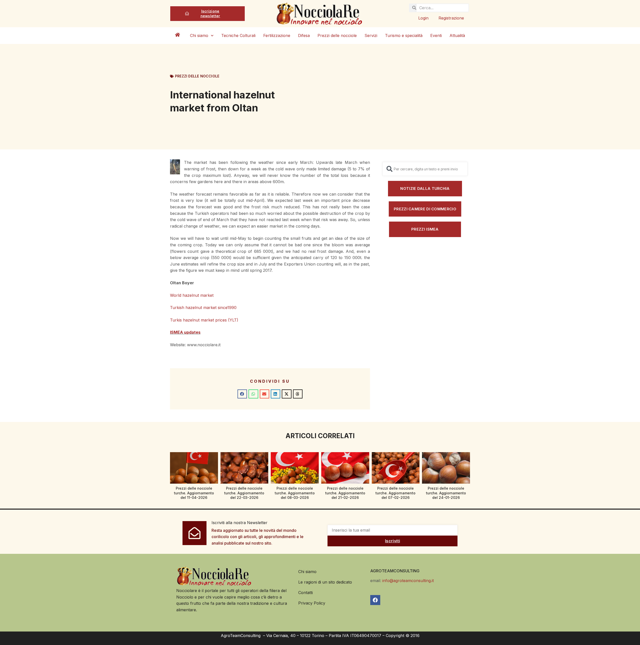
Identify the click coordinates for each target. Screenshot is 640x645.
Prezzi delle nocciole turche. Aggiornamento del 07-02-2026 (396, 492)
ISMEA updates (185, 332)
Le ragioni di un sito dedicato (325, 582)
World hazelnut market (192, 295)
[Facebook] (375, 600)
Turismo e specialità (403, 35)
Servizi (370, 35)
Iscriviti (392, 540)
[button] (242, 393)
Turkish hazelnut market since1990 (203, 307)
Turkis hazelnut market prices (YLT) (204, 320)
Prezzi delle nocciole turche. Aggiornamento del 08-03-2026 (295, 492)
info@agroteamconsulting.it (408, 580)
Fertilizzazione (276, 35)
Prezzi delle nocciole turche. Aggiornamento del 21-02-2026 (345, 492)
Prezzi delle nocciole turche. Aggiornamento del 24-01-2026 (446, 492)
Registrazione (451, 17)
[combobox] (425, 169)
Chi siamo (199, 35)
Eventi (436, 35)
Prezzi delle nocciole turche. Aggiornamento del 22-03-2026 (244, 492)
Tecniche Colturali (238, 35)
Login (423, 17)
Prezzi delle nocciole (337, 35)
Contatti (305, 592)
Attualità (457, 35)
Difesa (304, 35)
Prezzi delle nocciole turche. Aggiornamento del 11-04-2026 (194, 492)
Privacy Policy (311, 603)
